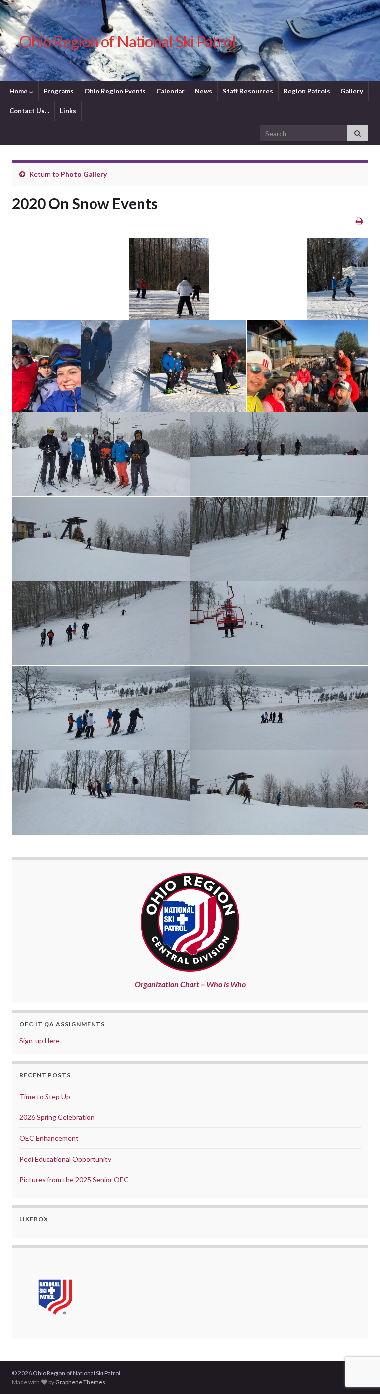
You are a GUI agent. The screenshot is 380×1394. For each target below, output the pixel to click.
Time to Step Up (44, 1096)
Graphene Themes (80, 1382)
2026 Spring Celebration (57, 1117)
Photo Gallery (84, 174)
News (203, 91)
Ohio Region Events (115, 91)
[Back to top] (357, 1335)
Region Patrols (307, 91)
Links (68, 111)
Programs (59, 91)
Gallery (351, 91)
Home (19, 91)
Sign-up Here (39, 1040)
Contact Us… (29, 111)
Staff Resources (248, 91)
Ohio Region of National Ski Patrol (127, 41)
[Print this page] (359, 220)
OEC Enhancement (49, 1138)
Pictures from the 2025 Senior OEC (74, 1179)
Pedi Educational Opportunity (65, 1159)
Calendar (170, 91)
